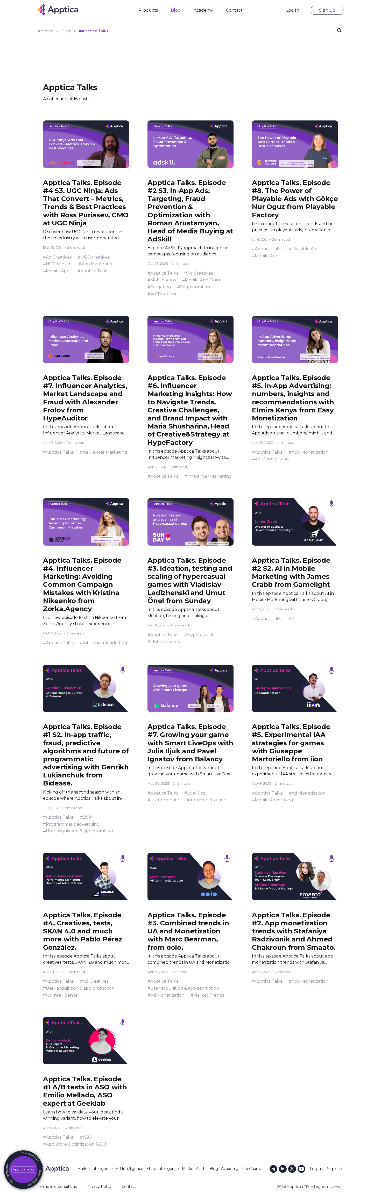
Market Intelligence (95, 1168)
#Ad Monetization (270, 458)
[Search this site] (339, 30)
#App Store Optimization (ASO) (75, 1144)
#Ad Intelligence (60, 995)
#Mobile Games (163, 641)
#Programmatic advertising (71, 824)
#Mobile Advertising (272, 799)
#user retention (163, 799)
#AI (292, 618)
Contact (234, 10)
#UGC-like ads (57, 263)
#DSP (86, 817)
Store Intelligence (162, 1168)
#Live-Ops (194, 793)
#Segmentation (193, 286)
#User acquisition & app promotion (79, 830)
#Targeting (159, 286)
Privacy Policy (99, 1186)
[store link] (23, 1169)
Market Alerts (194, 1168)
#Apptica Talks (92, 270)
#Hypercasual (198, 634)
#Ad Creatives (57, 257)
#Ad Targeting (162, 293)
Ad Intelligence (129, 1168)
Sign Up (327, 10)
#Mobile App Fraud (202, 279)
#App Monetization (308, 452)
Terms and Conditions (57, 1186)
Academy (203, 10)
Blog (176, 10)
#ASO (86, 1137)
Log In (292, 10)
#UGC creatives (94, 257)
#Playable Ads (303, 248)
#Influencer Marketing (103, 452)
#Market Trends (207, 995)
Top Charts (251, 1168)
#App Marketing (95, 263)
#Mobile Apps (57, 270)
